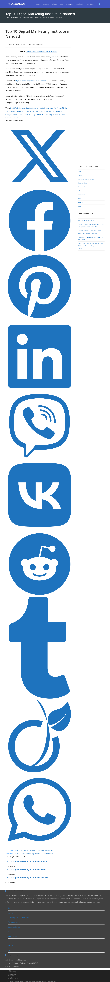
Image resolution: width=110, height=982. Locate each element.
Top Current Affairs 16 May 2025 (88, 220)
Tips (79, 206)
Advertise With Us (13, 978)
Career (80, 175)
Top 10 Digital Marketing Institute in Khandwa (27, 878)
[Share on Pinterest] (39, 318)
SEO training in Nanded (51, 114)
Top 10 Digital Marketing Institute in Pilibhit (26, 861)
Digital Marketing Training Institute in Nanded (43, 111)
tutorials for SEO (12, 117)
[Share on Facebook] (39, 252)
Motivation (81, 195)
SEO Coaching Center (32, 114)
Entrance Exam (83, 187)
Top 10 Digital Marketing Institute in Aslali (25, 869)
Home (7, 17)
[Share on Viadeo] (39, 771)
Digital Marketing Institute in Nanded (41, 51)
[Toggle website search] (104, 4)
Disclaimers (11, 975)
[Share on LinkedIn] (39, 392)
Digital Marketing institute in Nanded (30, 80)
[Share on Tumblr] (39, 698)
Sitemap (10, 977)
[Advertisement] (91, 61)
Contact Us (11, 973)
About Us (10, 970)
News (79, 199)
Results (80, 202)
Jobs (79, 191)
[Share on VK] (39, 530)
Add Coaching (12, 971)
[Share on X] (39, 187)
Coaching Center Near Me (23, 17)
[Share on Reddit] (39, 595)
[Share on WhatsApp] (39, 845)
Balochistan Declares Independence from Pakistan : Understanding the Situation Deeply (91, 245)
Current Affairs (82, 183)
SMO (64, 114)
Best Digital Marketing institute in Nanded (27, 108)
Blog (12, 17)
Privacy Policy (12, 974)
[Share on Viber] (39, 457)
